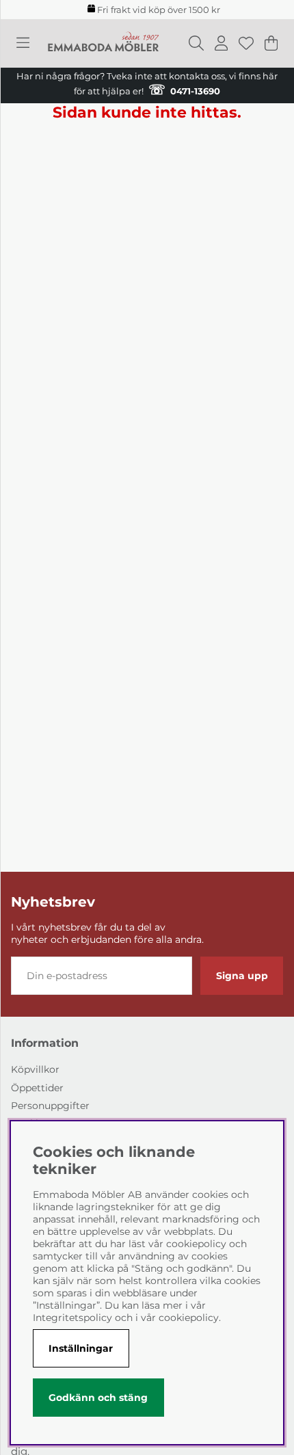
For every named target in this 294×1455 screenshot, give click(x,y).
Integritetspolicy (72, 1317)
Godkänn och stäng (98, 1397)
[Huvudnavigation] (23, 43)
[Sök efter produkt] (196, 43)
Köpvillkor (35, 1069)
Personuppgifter (50, 1105)
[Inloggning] (221, 43)
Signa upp (242, 976)
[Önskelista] (246, 43)
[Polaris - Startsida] (103, 43)
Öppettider (37, 1088)
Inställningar (81, 1348)
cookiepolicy (189, 1317)
